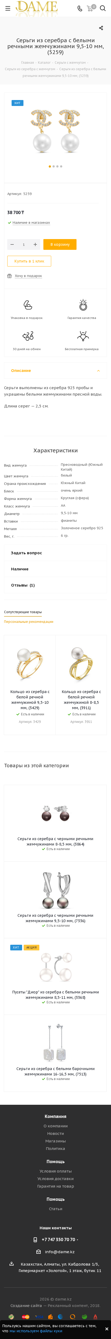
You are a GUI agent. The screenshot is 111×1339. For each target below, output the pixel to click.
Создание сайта (26, 1305)
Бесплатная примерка (82, 349)
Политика (55, 1148)
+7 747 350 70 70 (58, 1239)
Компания (55, 1116)
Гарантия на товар (55, 1186)
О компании (56, 1125)
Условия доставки (55, 1178)
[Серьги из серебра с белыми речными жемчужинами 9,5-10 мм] (55, 132)
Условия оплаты (56, 1171)
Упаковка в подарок (27, 318)
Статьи (55, 1208)
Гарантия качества (82, 318)
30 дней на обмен (27, 349)
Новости (55, 1133)
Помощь (56, 1161)
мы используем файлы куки (35, 1331)
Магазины (55, 1140)
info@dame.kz (60, 1251)
